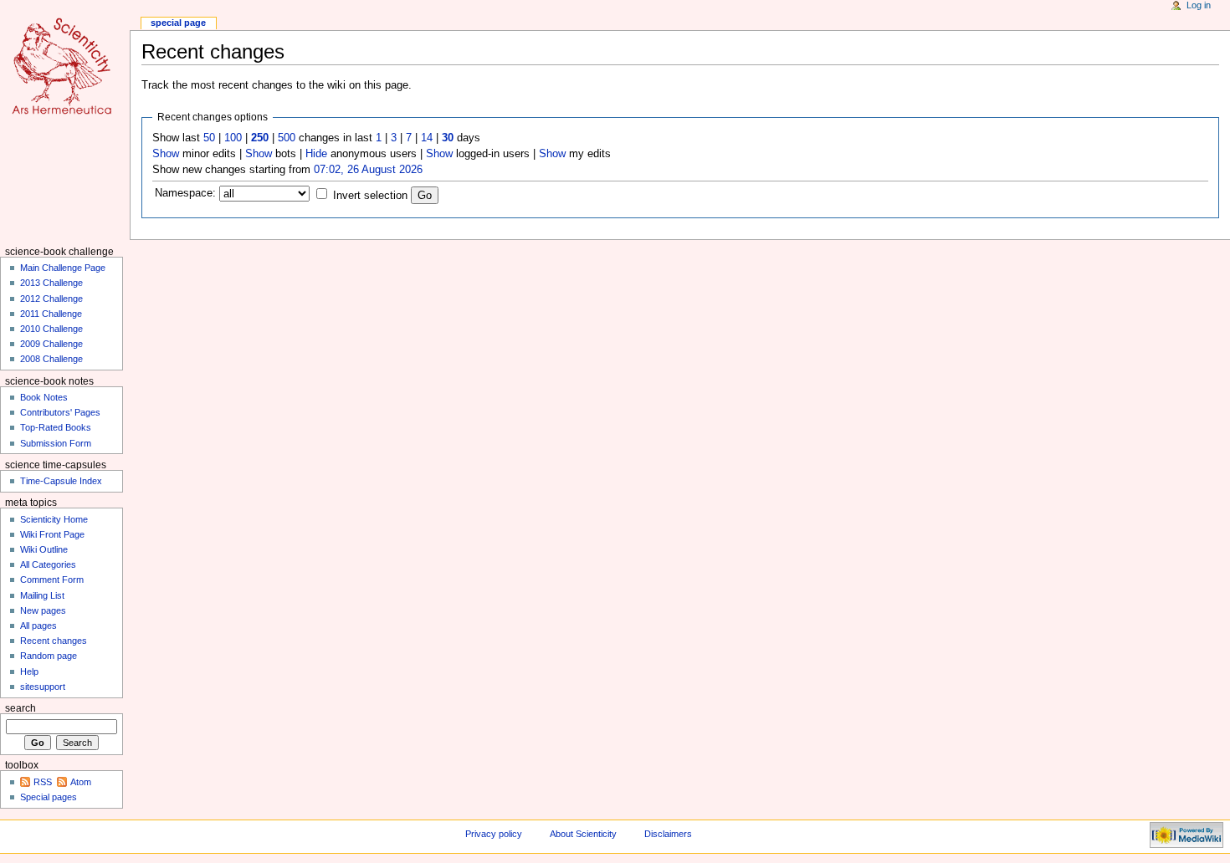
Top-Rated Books (55, 427)
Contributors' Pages (60, 412)
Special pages (48, 797)
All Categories (48, 564)
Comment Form (52, 579)
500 (286, 138)
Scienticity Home (54, 519)
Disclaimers (668, 834)
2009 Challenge (51, 344)
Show (165, 154)
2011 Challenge (51, 314)
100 (233, 138)
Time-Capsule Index (61, 481)
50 (209, 138)
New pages (43, 610)
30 (448, 138)
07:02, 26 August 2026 (368, 170)
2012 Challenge (51, 299)
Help (29, 671)
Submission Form (55, 443)
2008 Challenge (51, 359)
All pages (38, 625)
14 (427, 138)
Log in (1198, 5)
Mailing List (42, 595)
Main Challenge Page (62, 268)
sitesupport (42, 687)
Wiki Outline (44, 549)
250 (260, 138)
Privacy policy (493, 834)
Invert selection (370, 196)
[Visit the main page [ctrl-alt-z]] (65, 65)
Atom (80, 782)
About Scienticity (583, 834)
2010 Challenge (51, 329)
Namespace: (185, 193)
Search (20, 708)
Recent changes (53, 641)
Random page (48, 656)
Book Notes (44, 397)
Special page (178, 23)
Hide (316, 154)
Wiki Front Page (52, 534)
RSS (42, 782)
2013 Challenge (51, 283)
